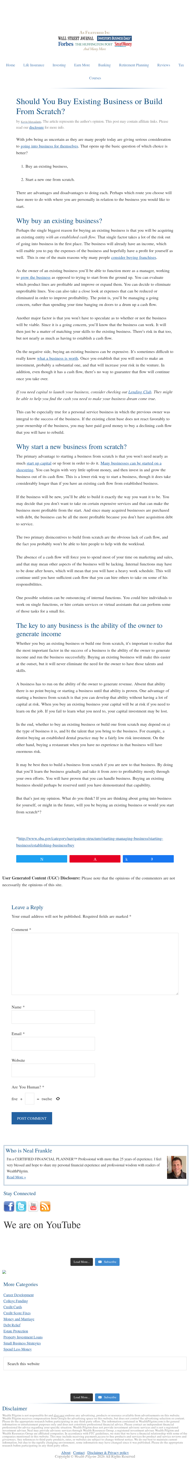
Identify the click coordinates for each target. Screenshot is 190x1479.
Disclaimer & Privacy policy (108, 1452)
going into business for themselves (49, 146)
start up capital (39, 463)
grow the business (36, 277)
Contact (79, 1452)
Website (18, 1060)
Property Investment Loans (23, 1337)
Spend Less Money (17, 1349)
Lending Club (139, 392)
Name (18, 1007)
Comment (21, 929)
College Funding (15, 1300)
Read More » (16, 1176)
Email (18, 1033)
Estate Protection (15, 1330)
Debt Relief (11, 1324)
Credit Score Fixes (17, 1312)
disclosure (36, 127)
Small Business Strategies (22, 1343)
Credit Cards (12, 1306)
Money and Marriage (18, 1318)
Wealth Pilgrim (95, 18)
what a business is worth (57, 358)
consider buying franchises (133, 257)
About (65, 1452)
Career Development (18, 1294)
